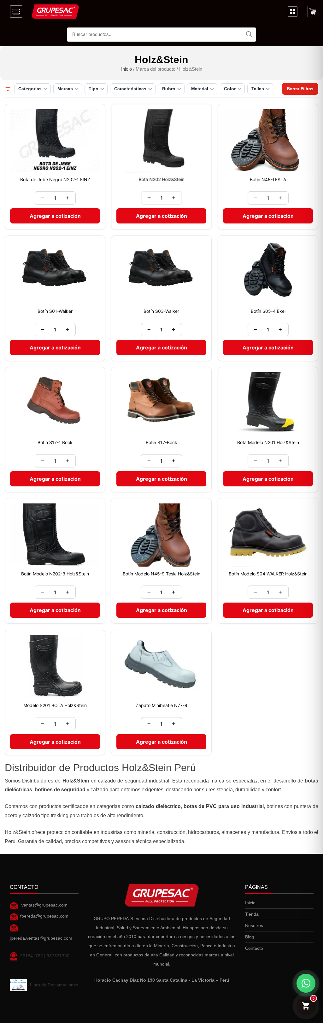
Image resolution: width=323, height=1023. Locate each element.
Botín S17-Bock (161, 442)
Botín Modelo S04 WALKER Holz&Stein (267, 573)
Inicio (126, 69)
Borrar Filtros (300, 88)
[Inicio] (55, 11)
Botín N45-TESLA (268, 179)
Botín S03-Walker (161, 311)
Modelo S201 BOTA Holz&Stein (55, 705)
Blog (249, 936)
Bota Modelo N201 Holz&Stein (268, 442)
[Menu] (16, 11)
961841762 (31, 955)
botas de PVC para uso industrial (224, 806)
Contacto (254, 948)
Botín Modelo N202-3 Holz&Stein (55, 573)
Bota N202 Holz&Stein (161, 179)
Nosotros (254, 925)
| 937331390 (56, 955)
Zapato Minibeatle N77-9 (161, 705)
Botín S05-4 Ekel (267, 311)
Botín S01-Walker (55, 311)
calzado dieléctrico (158, 806)
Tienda (252, 914)
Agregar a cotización (55, 216)
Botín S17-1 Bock (55, 442)
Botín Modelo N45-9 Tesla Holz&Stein (161, 573)
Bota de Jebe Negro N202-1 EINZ (55, 179)
